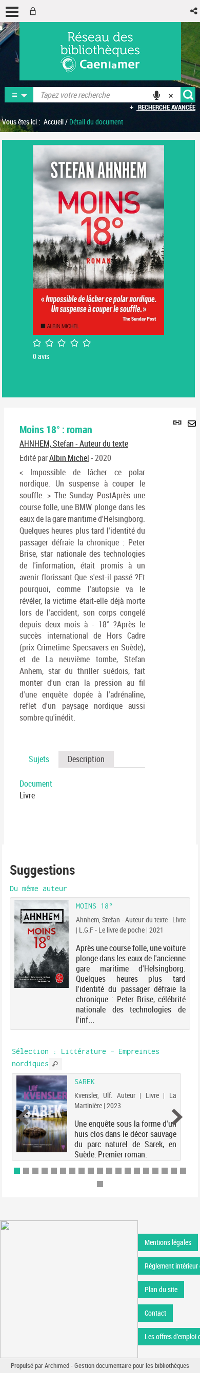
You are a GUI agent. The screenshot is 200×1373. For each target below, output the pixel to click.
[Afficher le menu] (12, 12)
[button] (194, 11)
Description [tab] (86, 759)
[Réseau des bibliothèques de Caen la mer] (69, 1289)
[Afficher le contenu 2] (26, 1171)
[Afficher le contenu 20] (100, 1184)
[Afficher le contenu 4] (45, 1171)
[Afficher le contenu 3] (35, 1171)
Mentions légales (168, 1242)
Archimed (57, 1365)
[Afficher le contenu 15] (146, 1171)
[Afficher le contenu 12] (118, 1171)
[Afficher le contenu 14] (137, 1171)
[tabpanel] (82, 789)
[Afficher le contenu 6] (63, 1171)
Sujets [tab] (39, 759)
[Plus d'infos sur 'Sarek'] (41, 1113)
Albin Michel (69, 457)
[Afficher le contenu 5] (54, 1171)
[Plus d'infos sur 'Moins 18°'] (41, 943)
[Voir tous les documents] (55, 1064)
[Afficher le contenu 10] (100, 1171)
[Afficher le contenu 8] (81, 1171)
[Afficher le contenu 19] (183, 1171)
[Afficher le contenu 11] (109, 1171)
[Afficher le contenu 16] (155, 1171)
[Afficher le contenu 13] (128, 1171)
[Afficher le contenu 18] (174, 1171)
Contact (155, 1313)
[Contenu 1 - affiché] (17, 1171)
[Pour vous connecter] (35, 11)
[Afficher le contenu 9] (91, 1171)
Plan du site (161, 1289)
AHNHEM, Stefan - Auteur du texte (73, 443)
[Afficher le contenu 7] (72, 1171)
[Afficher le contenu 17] (165, 1171)
